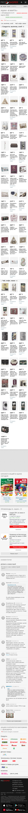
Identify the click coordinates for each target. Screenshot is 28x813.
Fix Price (4, 767)
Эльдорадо (4, 761)
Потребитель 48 (12, 585)
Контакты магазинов (19, 786)
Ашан (8, 6)
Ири (9, 688)
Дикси (23, 739)
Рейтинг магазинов (18, 784)
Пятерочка (4, 739)
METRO (4, 742)
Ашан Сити (23, 745)
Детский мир (4, 754)
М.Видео (14, 761)
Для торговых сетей (19, 790)
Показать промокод (18, 526)
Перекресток (14, 739)
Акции (4, 6)
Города (15, 788)
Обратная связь (18, 780)
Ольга (7, 655)
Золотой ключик (14, 748)
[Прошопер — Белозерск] (1, 6)
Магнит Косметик (4, 773)
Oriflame (14, 773)
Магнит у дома (14, 742)
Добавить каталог (18, 782)
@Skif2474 (9, 686)
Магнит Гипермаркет (23, 742)
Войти (25, 6)
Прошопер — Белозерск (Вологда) (9, 2)
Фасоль (4, 748)
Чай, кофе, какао (20, 23)
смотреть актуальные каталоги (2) (14, 17)
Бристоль (4, 745)
